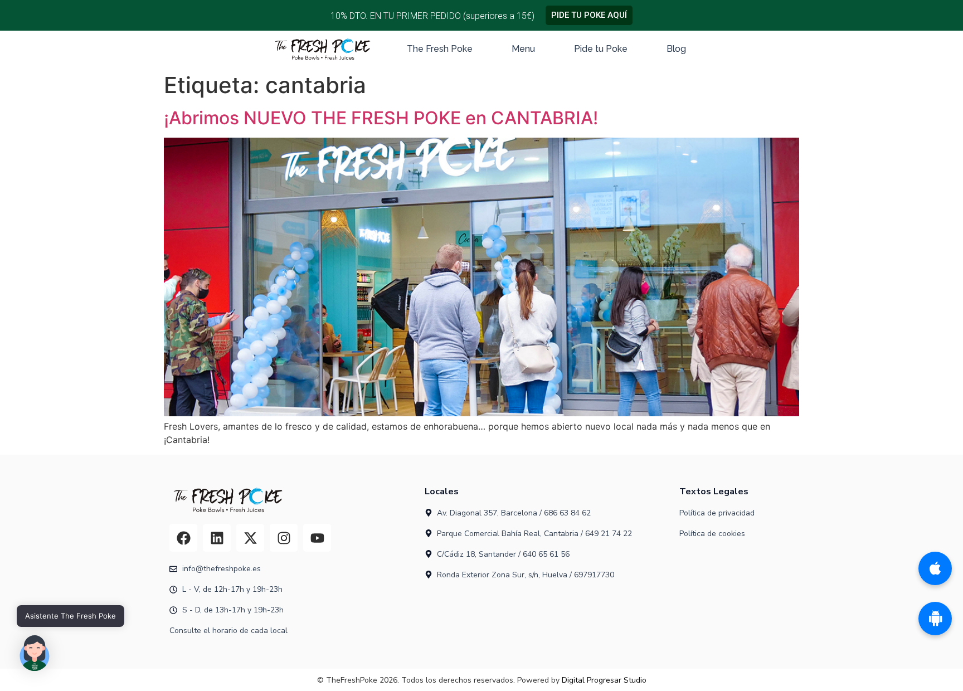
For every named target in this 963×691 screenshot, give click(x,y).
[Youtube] (317, 538)
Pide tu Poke (601, 48)
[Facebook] (183, 538)
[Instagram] (284, 538)
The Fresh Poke (440, 48)
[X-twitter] (250, 538)
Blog (676, 48)
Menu (523, 48)
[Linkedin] (217, 538)
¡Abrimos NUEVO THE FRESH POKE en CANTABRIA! (381, 118)
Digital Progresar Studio (604, 680)
